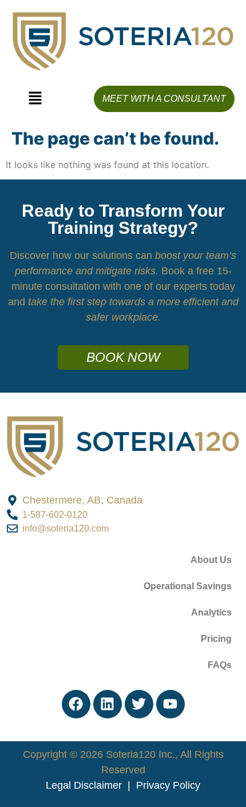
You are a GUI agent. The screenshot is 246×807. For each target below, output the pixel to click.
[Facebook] (76, 704)
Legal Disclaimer (84, 785)
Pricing (216, 639)
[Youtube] (170, 704)
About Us (211, 560)
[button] (34, 98)
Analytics (211, 612)
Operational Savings (188, 586)
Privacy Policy (168, 785)
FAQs (220, 665)
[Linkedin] (107, 704)
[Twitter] (139, 704)
